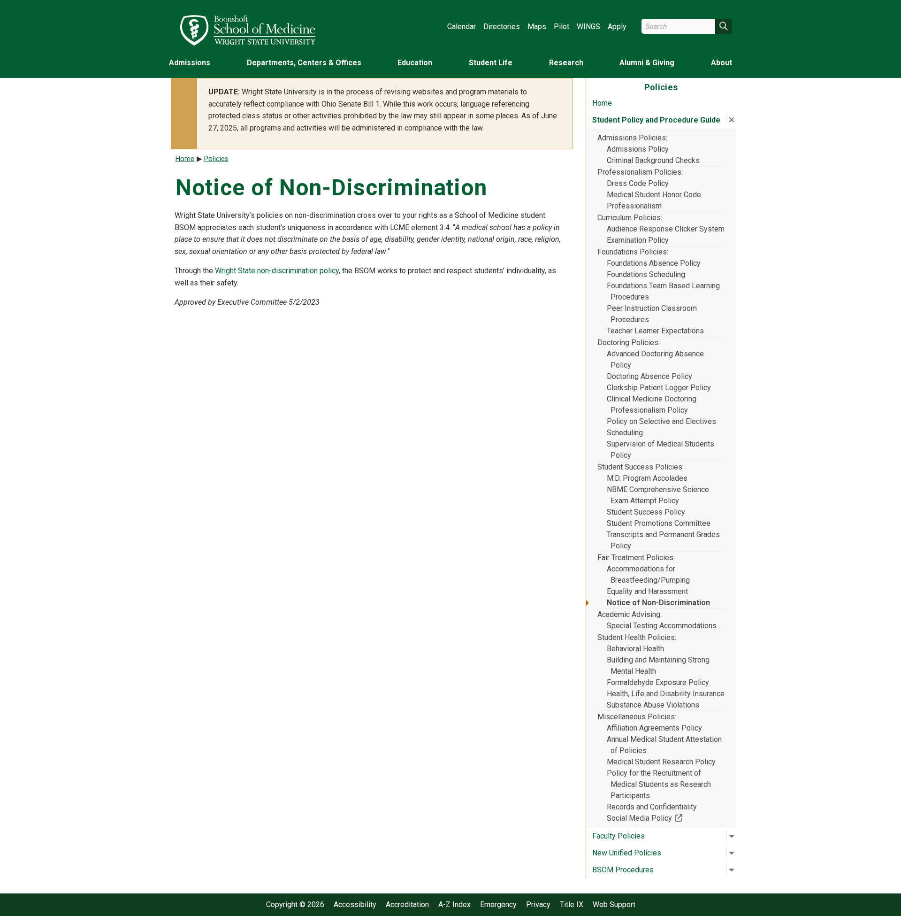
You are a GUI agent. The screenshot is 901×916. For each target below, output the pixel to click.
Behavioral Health (635, 648)
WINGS (588, 26)
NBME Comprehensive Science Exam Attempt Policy (658, 495)
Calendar (461, 26)
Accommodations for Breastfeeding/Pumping (648, 574)
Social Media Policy (666, 818)
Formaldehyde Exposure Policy (658, 682)
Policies (216, 159)
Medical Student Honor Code (654, 194)
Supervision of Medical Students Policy (660, 449)
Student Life (490, 62)
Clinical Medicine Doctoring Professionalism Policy (651, 404)
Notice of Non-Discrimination (658, 602)
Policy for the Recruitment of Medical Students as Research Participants (659, 784)
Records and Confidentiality (652, 806)
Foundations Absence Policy (654, 263)
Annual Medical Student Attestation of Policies (664, 745)
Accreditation (407, 904)
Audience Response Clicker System (666, 228)
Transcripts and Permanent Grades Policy (663, 540)
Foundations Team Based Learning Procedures (663, 291)
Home (602, 103)
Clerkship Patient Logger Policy (659, 387)
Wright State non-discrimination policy (277, 270)
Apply (617, 26)
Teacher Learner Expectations (655, 330)
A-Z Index (454, 904)
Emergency (498, 904)
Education (414, 62)
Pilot (561, 26)
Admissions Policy (638, 149)
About (721, 62)
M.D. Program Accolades (647, 478)
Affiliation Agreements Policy (654, 728)
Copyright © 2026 (295, 904)
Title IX (571, 904)
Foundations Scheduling (646, 274)
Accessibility (355, 904)
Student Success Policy (646, 512)
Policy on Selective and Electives (661, 421)
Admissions (189, 62)
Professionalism (634, 205)
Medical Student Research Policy (661, 761)
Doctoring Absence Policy (649, 376)
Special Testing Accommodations (662, 625)
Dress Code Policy (638, 183)
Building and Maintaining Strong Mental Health (658, 665)
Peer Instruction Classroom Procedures (652, 314)
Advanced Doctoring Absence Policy (655, 359)
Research (566, 62)
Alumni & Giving (646, 62)
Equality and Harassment (647, 591)
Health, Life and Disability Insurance (666, 693)
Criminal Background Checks (653, 160)
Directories (501, 26)
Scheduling (625, 432)
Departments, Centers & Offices (304, 62)
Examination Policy (638, 240)
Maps (536, 26)
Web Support (614, 904)
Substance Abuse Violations (653, 704)
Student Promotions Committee (658, 523)
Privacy (538, 904)
